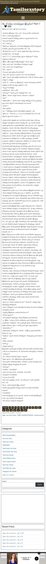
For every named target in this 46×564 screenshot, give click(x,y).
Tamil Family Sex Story (9, 451)
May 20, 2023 (8, 29)
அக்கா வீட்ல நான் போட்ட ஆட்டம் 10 (12, 533)
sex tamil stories (11, 415)
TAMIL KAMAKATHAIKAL (25, 415)
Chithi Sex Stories (8, 442)
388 (9, 26)
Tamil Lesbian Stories (9, 461)
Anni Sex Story (7, 438)
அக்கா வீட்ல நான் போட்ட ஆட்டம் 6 (12, 546)
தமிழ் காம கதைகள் (8, 475)
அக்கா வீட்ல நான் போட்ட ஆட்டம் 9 (12, 536)
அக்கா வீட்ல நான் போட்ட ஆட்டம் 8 (12, 540)
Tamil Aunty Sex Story (9, 448)
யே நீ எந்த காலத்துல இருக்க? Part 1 (21, 23)
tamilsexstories (39, 415)
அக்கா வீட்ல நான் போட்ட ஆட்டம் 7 (12, 543)
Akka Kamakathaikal (8, 435)
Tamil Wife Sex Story (9, 468)
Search (4, 481)
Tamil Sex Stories (20, 29)
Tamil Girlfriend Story (9, 458)
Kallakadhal (6, 445)
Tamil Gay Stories (8, 455)
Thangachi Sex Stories (9, 471)
